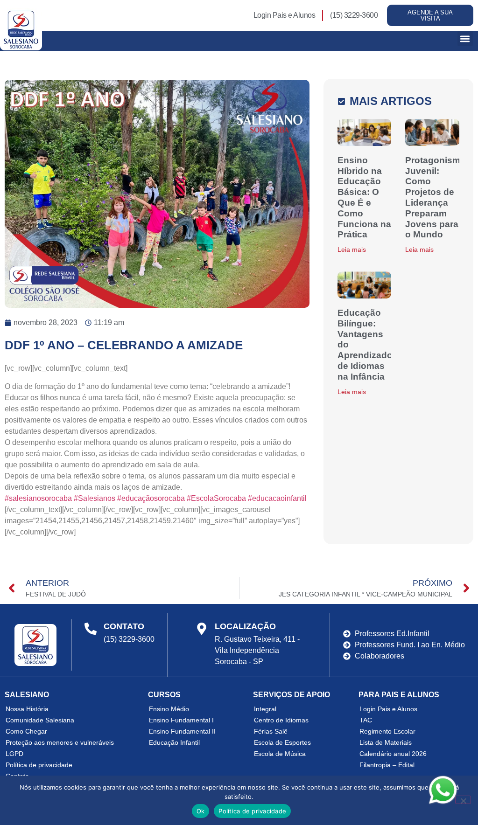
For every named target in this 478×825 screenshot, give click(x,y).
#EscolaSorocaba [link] (216, 498)
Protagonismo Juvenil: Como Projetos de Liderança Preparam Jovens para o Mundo (435, 197)
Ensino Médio (169, 709)
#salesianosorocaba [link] (38, 498)
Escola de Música (280, 753)
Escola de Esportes (282, 742)
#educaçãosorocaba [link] (151, 498)
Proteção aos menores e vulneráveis (60, 742)
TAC (365, 720)
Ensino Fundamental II (182, 731)
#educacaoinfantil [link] (277, 498)
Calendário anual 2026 (393, 753)
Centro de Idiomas (281, 720)
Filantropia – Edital (387, 765)
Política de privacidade (39, 765)
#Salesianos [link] (94, 498)
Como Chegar (26, 731)
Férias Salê (271, 731)
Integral (265, 709)
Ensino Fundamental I (181, 720)
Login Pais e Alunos (388, 709)
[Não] (463, 800)
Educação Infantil (174, 742)
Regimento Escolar (387, 731)
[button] (465, 38)
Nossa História (27, 709)
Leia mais (351, 249)
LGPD (14, 753)
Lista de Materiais (385, 742)
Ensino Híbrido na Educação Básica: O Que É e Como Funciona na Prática (364, 197)
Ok (201, 811)
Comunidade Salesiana (40, 720)
